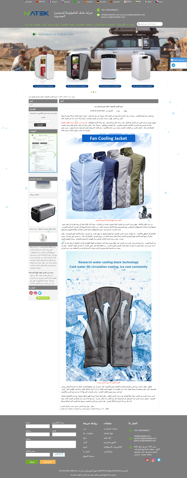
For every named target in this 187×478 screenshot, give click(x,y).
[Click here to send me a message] (174, 65)
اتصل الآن (43, 297)
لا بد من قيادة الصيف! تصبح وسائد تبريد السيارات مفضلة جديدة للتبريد (82, 409)
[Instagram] (35, 293)
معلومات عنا (35, 24)
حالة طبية (107, 438)
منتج (85, 438)
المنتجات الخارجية (84, 24)
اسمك (28, 423)
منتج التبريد (108, 451)
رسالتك (29, 439)
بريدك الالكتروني (58, 423)
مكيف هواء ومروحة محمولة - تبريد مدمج (43, 218)
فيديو (85, 447)
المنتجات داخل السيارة (104, 24)
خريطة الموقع (88, 456)
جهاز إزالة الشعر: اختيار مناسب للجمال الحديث (74, 406)
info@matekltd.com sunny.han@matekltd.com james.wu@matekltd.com (123, 16)
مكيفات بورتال (34, 183)
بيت (26, 24)
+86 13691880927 (109, 10)
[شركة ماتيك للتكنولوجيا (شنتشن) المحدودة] (36, 13)
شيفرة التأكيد (31, 451)
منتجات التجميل (68, 24)
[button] (91, 92)
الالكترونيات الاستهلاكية (113, 447)
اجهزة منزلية (53, 24)
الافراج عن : (109, 111)
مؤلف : (124, 111)
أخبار (44, 24)
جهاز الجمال (108, 433)
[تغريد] (40, 293)
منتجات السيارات (110, 429)
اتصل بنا (130, 24)
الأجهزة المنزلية (110, 442)
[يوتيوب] (31, 293)
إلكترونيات (121, 24)
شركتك (28, 431)
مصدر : (117, 111)
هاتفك (54, 431)
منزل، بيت (71, 97)
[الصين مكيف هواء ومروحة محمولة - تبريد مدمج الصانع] (43, 201)
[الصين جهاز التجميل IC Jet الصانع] (43, 236)
